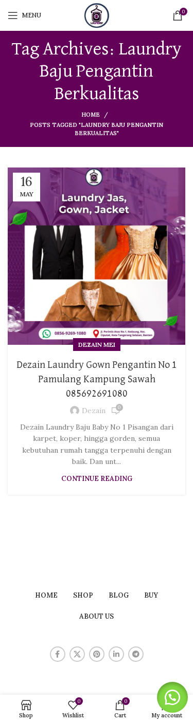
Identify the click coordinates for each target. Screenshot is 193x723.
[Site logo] (97, 15)
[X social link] (77, 654)
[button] (172, 697)
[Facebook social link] (57, 654)
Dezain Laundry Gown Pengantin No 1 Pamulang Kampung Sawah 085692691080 (96, 379)
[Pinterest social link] (96, 654)
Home (90, 114)
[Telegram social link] (136, 654)
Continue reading (96, 478)
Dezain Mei (96, 344)
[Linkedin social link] (116, 654)
